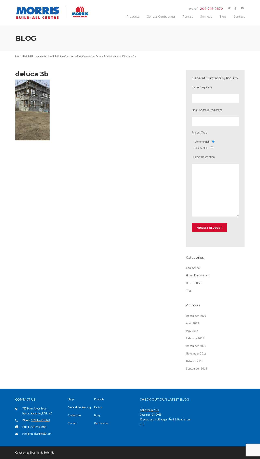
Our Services (101, 423)
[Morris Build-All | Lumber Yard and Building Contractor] (40, 12)
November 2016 (196, 353)
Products (132, 16)
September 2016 (196, 368)
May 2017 (192, 331)
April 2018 (192, 323)
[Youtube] (242, 8)
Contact (239, 16)
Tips (188, 290)
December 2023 (196, 316)
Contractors (74, 415)
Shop (71, 399)
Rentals (187, 16)
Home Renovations (197, 275)
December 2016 (196, 346)
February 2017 (195, 338)
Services (206, 16)
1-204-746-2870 (40, 420)
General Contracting (161, 16)
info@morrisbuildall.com (36, 433)
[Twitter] (229, 8)
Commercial (193, 268)
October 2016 (194, 361)
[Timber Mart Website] (77, 11)
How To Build (194, 283)
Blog (222, 16)
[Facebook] (235, 8)
